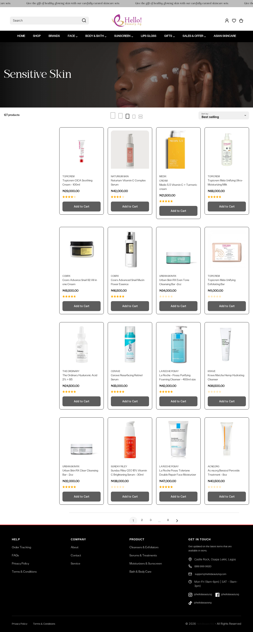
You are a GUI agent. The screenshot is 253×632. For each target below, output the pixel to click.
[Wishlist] (234, 21)
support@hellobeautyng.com (210, 574)
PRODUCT (136, 539)
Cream (163, 181)
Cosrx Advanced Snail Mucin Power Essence (127, 282)
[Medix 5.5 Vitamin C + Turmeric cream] (178, 151)
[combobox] (49, 21)
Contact (76, 556)
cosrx (66, 276)
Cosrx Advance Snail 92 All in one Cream (79, 282)
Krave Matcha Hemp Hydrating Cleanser (226, 378)
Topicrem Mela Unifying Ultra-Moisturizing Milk (225, 183)
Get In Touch (199, 539)
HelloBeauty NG (205, 624)
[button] (241, 21)
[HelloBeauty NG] (126, 20)
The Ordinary (70, 371)
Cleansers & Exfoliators (144, 548)
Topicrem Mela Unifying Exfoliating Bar (221, 282)
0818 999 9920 (202, 567)
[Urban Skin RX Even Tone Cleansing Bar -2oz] (178, 251)
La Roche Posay (169, 371)
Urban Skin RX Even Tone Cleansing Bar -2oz (174, 282)
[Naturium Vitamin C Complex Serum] (130, 151)
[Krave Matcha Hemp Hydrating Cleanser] (227, 346)
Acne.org (213, 466)
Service (75, 564)
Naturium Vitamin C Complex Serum (128, 183)
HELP (16, 539)
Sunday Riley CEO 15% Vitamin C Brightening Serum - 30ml (129, 473)
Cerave (115, 371)
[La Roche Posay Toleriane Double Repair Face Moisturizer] (178, 442)
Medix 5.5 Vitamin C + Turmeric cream (178, 187)
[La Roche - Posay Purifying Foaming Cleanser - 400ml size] (178, 346)
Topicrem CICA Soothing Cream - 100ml (77, 183)
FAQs (15, 556)
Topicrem (68, 176)
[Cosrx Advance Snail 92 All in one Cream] (81, 251)
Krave (211, 371)
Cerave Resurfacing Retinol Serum (127, 378)
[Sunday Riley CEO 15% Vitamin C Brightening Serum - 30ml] (130, 442)
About (74, 548)
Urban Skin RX (167, 276)
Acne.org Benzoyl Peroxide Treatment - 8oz (224, 473)
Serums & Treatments (143, 556)
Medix (162, 176)
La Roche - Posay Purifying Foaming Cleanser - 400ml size (177, 378)
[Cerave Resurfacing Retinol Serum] (130, 346)
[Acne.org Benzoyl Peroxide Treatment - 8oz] (227, 442)
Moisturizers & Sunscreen (145, 564)
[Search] (84, 21)
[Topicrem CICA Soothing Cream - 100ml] (81, 151)
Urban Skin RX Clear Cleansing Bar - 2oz (80, 473)
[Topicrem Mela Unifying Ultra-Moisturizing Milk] (227, 151)
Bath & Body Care (140, 572)
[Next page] (176, 521)
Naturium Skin (119, 176)
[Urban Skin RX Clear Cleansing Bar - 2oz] (81, 442)
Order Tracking (21, 548)
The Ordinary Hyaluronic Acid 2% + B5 (79, 378)
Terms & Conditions (24, 572)
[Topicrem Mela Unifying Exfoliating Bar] (227, 251)
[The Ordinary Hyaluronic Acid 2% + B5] (81, 346)
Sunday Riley (119, 466)
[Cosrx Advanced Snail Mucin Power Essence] (130, 251)
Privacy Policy (20, 564)
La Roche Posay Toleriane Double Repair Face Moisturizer (177, 473)
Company (78, 539)
